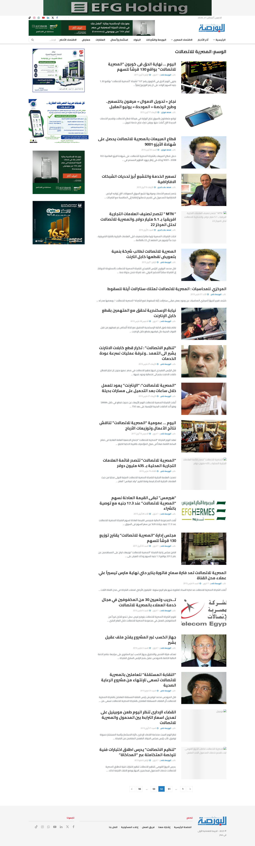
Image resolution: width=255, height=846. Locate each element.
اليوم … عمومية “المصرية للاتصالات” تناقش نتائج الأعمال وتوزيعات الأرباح (137, 425)
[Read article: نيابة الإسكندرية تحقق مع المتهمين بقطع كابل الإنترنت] (203, 324)
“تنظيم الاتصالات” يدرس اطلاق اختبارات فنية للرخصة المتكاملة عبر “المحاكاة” (137, 752)
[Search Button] (31, 40)
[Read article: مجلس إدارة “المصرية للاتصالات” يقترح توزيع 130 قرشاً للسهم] (203, 549)
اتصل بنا (113, 827)
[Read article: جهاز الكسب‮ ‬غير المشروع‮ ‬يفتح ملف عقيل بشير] (203, 650)
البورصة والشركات (156, 39)
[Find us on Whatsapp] (39, 18)
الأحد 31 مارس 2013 (199, 294)
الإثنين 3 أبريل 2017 (141, 75)
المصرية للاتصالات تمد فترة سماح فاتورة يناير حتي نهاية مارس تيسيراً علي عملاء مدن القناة (162, 575)
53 (154, 789)
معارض (86, 39)
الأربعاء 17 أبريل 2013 (148, 112)
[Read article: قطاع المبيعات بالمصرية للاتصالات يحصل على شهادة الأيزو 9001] (203, 152)
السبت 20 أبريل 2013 (149, 149)
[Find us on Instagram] (34, 18)
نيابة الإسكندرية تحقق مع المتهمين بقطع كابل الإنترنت (139, 313)
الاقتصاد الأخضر (68, 39)
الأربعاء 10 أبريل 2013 (145, 187)
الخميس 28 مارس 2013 (139, 321)
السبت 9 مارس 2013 (191, 583)
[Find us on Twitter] (53, 18)
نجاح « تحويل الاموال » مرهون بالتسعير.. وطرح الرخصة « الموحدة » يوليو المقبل (141, 104)
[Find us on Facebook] (57, 18)
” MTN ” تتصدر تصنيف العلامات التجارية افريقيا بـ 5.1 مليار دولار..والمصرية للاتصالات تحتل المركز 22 (138, 219)
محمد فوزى (166, 112)
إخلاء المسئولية (129, 827)
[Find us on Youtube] (43, 18)
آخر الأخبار (203, 39)
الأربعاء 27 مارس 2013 (147, 364)
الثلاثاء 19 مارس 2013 (147, 471)
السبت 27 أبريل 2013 (148, 728)
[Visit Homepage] (212, 27)
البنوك (137, 39)
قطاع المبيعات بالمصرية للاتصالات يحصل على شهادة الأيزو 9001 (137, 141)
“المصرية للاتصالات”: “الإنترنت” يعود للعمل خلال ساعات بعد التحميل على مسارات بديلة (138, 388)
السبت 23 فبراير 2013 (148, 690)
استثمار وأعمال (119, 39)
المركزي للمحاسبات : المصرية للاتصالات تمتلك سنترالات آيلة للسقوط (166, 288)
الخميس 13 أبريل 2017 (140, 433)
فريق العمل (148, 827)
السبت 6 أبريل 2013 (146, 230)
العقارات (100, 39)
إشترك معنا (164, 827)
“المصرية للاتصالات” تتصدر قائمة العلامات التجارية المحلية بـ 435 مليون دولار (139, 463)
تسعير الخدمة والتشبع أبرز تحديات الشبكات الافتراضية (139, 179)
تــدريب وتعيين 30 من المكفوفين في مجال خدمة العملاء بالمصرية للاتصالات (139, 602)
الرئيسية (221, 39)
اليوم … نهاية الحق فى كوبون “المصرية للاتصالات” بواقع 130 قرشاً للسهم (142, 66)
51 (169, 789)
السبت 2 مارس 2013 (141, 648)
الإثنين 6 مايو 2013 (141, 760)
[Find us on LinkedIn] (48, 18)
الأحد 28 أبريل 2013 (141, 514)
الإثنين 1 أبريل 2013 (149, 262)
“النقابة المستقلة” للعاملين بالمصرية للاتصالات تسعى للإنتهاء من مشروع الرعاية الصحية (138, 680)
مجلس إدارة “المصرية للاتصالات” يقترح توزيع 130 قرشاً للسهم (137, 538)
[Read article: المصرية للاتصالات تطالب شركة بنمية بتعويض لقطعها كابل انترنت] (203, 265)
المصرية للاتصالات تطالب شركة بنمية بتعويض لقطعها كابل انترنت (144, 254)
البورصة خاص (166, 75)
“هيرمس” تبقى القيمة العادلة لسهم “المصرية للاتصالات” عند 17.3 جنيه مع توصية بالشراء (138, 503)
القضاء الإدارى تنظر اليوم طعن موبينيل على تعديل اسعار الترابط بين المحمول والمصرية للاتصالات (138, 717)
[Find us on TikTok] (30, 18)
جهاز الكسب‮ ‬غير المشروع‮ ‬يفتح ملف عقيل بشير (140, 639)
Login (65, 18)
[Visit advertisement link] (127, 8)
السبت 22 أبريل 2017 (141, 546)
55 (139, 789)
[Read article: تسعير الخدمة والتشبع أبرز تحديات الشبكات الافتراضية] (203, 190)
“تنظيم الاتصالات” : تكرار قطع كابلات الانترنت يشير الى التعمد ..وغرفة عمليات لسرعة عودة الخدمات (137, 353)
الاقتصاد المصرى (182, 39)
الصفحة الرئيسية (183, 827)
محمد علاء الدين (164, 187)
